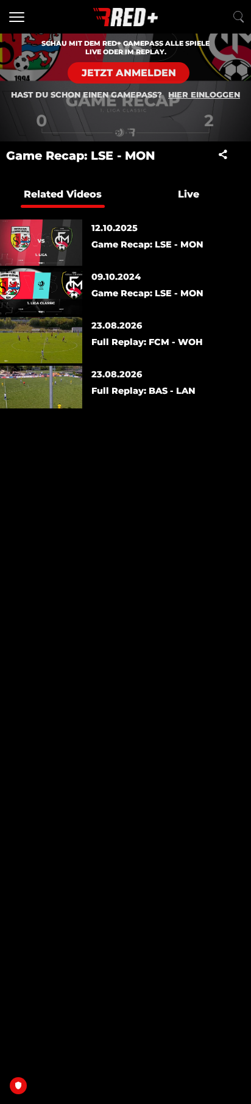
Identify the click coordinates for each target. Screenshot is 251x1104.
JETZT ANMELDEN (129, 73)
